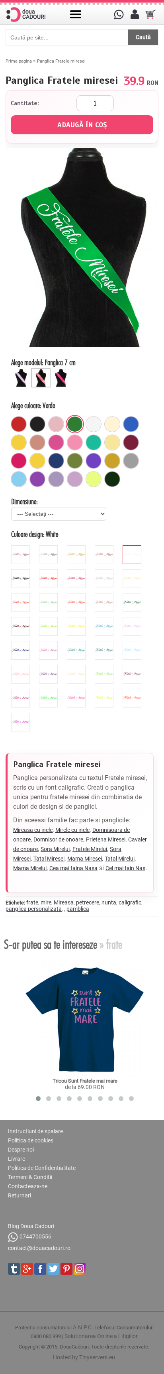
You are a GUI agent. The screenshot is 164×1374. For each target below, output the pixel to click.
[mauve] (133, 620)
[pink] (77, 572)
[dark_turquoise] (105, 644)
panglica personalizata (34, 909)
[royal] (131, 424)
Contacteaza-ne (27, 1186)
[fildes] (112, 424)
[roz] (74, 442)
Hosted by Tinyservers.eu (84, 1357)
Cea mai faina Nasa (73, 868)
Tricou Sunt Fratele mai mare (85, 1081)
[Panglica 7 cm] (42, 371)
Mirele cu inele (72, 830)
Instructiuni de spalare (35, 1131)
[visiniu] (131, 442)
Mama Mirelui (30, 868)
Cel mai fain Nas (125, 868)
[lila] (74, 479)
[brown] (21, 620)
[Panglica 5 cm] (22, 371)
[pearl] (77, 668)
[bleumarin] (56, 460)
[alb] (93, 424)
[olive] (74, 460)
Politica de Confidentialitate (42, 1168)
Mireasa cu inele (33, 830)
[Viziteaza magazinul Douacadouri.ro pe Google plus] (27, 1269)
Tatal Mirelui (120, 858)
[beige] (133, 572)
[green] (49, 620)
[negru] (37, 424)
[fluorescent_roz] (77, 692)
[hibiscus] (21, 596)
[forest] (133, 596)
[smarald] (112, 479)
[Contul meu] (135, 14)
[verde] (74, 424)
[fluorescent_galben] (105, 692)
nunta (109, 902)
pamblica (77, 909)
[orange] (77, 596)
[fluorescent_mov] (21, 716)
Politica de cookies (30, 1140)
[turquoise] (77, 644)
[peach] (21, 668)
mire (46, 902)
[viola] (49, 668)
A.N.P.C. (83, 1327)
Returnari (19, 1195)
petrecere (87, 902)
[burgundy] (133, 668)
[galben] (18, 442)
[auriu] (112, 460)
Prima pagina (19, 61)
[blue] (105, 620)
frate (32, 902)
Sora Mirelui (55, 849)
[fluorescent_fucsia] (21, 692)
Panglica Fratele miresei (61, 61)
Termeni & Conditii (30, 1177)
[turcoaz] (93, 442)
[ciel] (18, 479)
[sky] (133, 644)
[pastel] (56, 479)
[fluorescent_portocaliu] (133, 692)
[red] (49, 572)
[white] (133, 548)
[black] (21, 572)
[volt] (93, 479)
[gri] (131, 460)
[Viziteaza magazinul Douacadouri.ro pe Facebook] (40, 1269)
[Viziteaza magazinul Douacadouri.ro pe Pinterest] (66, 1269)
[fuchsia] (18, 460)
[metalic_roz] (21, 548)
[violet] (93, 460)
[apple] (105, 668)
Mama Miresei (84, 858)
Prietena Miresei (105, 839)
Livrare (16, 1159)
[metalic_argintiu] (49, 548)
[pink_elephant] (56, 424)
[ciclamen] (56, 442)
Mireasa (64, 902)
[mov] (37, 479)
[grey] (105, 572)
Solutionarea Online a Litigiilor (101, 1336)
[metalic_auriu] (77, 548)
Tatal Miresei (48, 858)
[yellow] (77, 620)
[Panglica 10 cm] (61, 371)
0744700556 (35, 1237)
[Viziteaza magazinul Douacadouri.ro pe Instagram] (80, 1269)
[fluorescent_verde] (49, 692)
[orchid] (49, 644)
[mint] (49, 596)
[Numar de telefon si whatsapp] (119, 14)
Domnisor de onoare (58, 839)
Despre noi (21, 1149)
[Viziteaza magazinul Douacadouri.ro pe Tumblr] (14, 1269)
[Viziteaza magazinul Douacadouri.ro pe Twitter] (53, 1269)
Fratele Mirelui (89, 849)
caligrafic (130, 902)
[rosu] (18, 424)
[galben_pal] (112, 442)
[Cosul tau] (150, 14)
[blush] (37, 442)
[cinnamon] (105, 596)
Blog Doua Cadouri (31, 1226)
